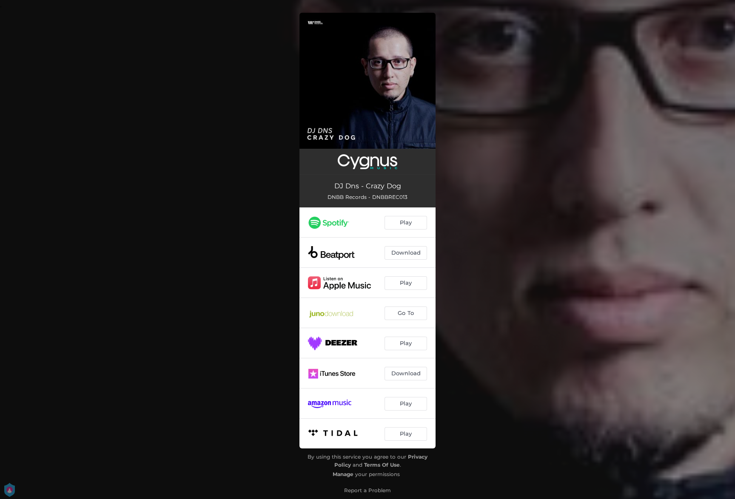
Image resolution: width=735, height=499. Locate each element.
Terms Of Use (382, 465)
